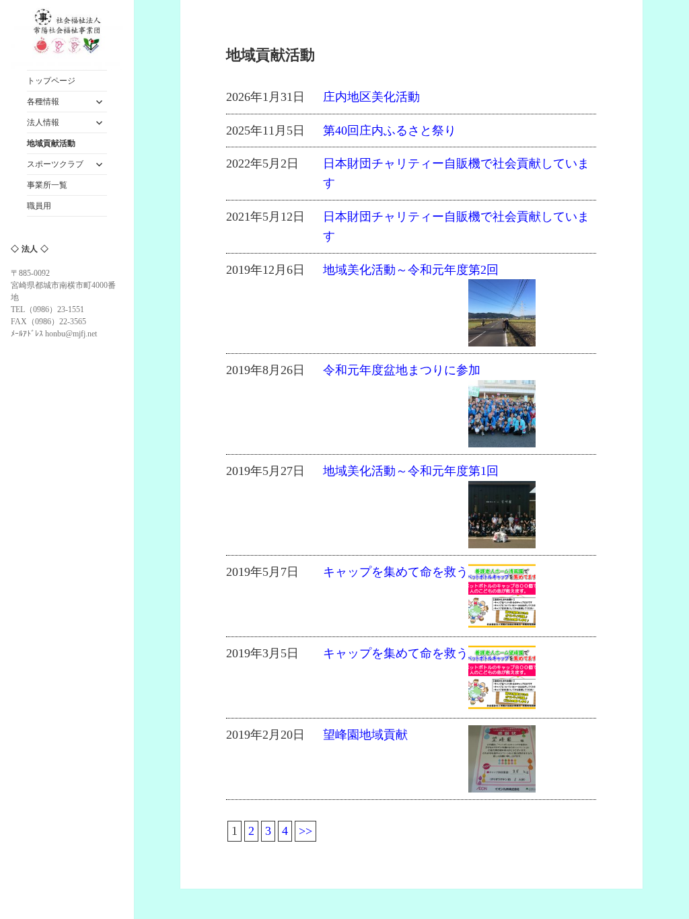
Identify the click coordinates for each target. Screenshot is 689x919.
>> (305, 831)
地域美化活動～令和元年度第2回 (411, 270)
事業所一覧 (47, 185)
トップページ (51, 80)
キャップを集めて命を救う (395, 572)
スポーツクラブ (55, 164)
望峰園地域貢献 (365, 734)
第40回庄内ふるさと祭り (389, 130)
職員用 (39, 206)
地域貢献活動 (51, 143)
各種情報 (43, 101)
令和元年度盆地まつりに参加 (401, 370)
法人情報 (43, 122)
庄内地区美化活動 (371, 97)
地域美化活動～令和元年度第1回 (411, 471)
